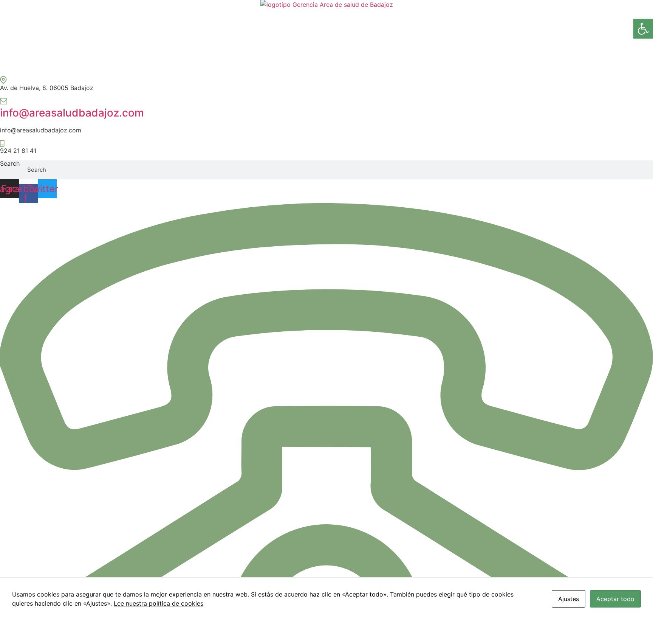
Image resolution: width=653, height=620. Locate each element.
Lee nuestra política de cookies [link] (158, 603)
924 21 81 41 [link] (18, 150)
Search (10, 163)
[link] (643, 29)
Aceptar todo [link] (615, 599)
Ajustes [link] (568, 599)
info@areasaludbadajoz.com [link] (72, 112)
